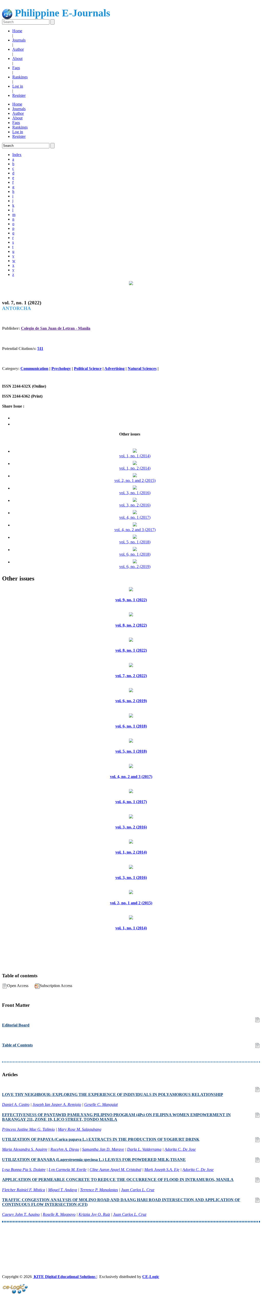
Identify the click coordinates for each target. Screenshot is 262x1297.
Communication (34, 368)
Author (18, 49)
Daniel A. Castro (15, 1104)
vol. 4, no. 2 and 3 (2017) (135, 529)
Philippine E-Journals (61, 13)
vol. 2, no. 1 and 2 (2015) (135, 480)
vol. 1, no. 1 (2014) (134, 456)
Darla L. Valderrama (144, 1149)
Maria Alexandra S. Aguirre (24, 1149)
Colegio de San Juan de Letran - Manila (55, 328)
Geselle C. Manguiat (101, 1104)
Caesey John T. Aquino (21, 1214)
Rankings (20, 77)
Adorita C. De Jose (180, 1149)
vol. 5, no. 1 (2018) (134, 542)
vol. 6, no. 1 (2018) (134, 554)
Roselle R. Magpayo (59, 1214)
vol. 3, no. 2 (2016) (134, 505)
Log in (17, 86)
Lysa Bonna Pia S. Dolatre (24, 1169)
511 (40, 348)
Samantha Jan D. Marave (103, 1149)
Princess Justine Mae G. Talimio (28, 1129)
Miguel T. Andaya (62, 1190)
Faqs (16, 68)
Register (19, 95)
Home (17, 31)
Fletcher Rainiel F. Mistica (23, 1190)
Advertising (114, 368)
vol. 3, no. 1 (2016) (134, 493)
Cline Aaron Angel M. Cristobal (115, 1169)
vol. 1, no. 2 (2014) (134, 468)
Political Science (88, 368)
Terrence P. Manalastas (99, 1190)
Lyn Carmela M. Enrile (67, 1169)
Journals (19, 40)
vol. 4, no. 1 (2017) (134, 517)
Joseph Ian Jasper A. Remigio (56, 1104)
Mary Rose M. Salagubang (79, 1129)
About (17, 58)
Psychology (61, 368)
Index (16, 154)
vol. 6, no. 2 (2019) (134, 566)
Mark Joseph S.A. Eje (161, 1169)
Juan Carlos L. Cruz (137, 1190)
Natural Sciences (142, 368)
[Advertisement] (131, 1239)
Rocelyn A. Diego (64, 1149)
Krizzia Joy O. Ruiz (94, 1214)
